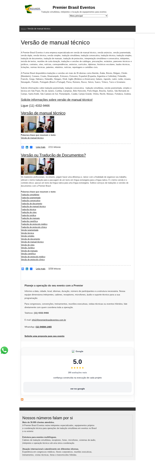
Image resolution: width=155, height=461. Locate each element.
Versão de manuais (29, 251)
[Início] (33, 9)
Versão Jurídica (28, 248)
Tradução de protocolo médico (34, 224)
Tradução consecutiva (30, 200)
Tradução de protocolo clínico (34, 227)
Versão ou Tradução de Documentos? (53, 155)
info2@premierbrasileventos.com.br (49, 320)
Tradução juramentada (30, 198)
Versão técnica (27, 233)
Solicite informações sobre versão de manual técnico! (57, 99)
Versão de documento (30, 239)
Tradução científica (29, 221)
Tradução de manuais (30, 218)
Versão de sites (28, 245)
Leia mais (40, 147)
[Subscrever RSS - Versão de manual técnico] (22, 400)
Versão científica (28, 254)
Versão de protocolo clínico (33, 259)
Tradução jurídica (28, 215)
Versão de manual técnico (43, 113)
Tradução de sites (29, 212)
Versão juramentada (29, 230)
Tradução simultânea (30, 195)
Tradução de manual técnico (33, 206)
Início (23, 29)
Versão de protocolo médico (33, 257)
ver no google (77, 388)
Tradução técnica (28, 209)
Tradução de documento (31, 203)
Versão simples (27, 236)
